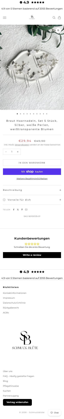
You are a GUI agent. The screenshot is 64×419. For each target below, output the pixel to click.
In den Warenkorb (32, 163)
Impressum (9, 298)
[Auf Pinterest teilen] (22, 209)
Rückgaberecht (11, 307)
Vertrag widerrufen (17, 402)
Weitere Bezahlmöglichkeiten (32, 178)
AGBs (6, 312)
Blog (5, 381)
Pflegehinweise (11, 386)
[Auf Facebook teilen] (14, 209)
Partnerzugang (11, 395)
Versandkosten (22, 144)
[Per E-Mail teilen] (26, 209)
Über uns (7, 371)
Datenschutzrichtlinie (14, 302)
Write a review (32, 255)
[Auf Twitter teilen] (18, 209)
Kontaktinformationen (14, 293)
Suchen (7, 391)
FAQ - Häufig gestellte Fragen (18, 376)
